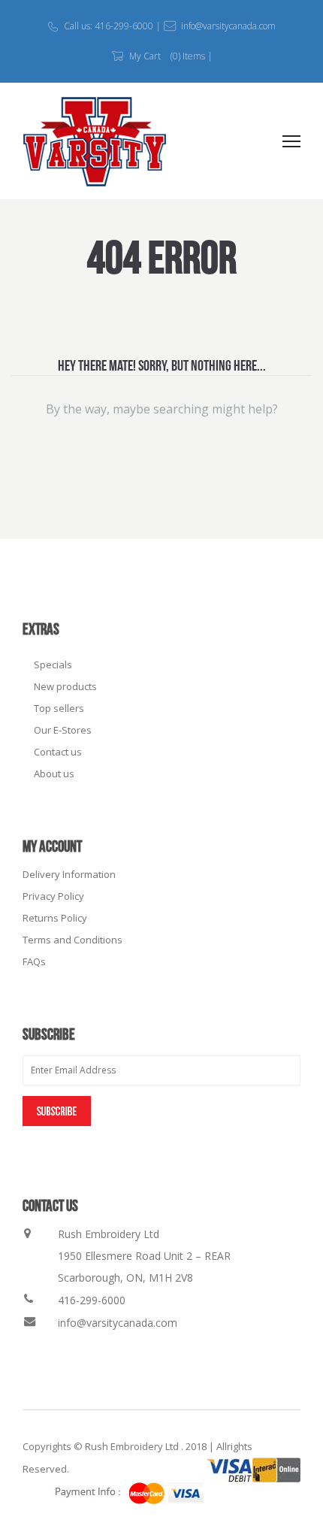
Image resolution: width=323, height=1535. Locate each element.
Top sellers (59, 708)
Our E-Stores (63, 730)
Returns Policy (55, 918)
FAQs (34, 961)
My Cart (145, 56)
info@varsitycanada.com (117, 1322)
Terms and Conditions (72, 939)
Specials (53, 664)
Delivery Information (69, 874)
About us (54, 773)
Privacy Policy (53, 896)
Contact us (58, 751)
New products (65, 686)
